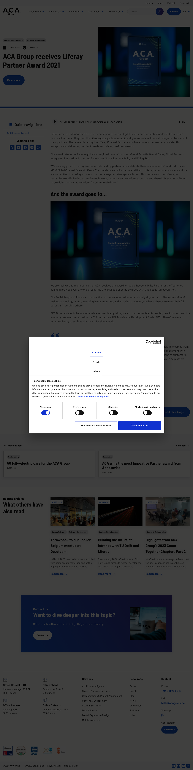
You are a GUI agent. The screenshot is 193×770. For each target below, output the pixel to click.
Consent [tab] (96, 352)
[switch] (79, 412)
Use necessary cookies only (96, 425)
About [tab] (96, 371)
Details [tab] (96, 362)
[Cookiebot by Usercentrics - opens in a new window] (148, 342)
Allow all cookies (140, 425)
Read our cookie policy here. (94, 396)
